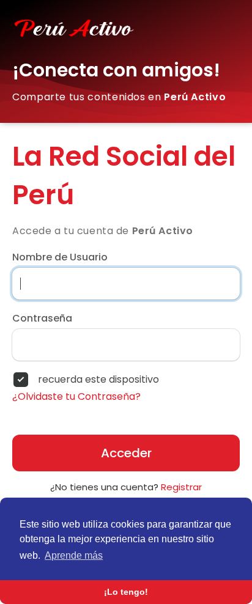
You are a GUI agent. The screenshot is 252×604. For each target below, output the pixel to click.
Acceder (126, 453)
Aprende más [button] (74, 555)
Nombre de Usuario (60, 257)
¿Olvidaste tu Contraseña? (76, 396)
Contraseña (42, 318)
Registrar (181, 487)
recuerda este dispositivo (98, 379)
